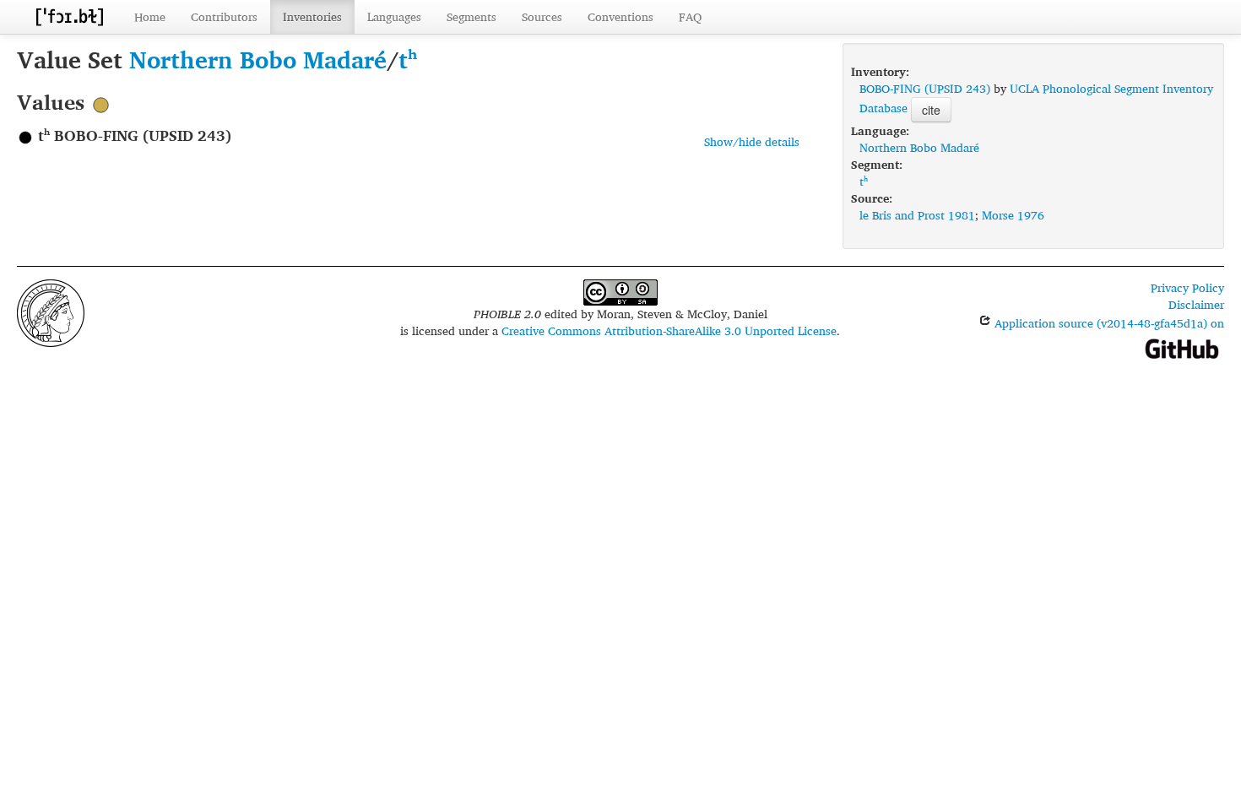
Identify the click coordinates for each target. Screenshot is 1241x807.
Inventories (312, 16)
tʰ (407, 60)
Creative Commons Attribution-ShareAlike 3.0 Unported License (669, 330)
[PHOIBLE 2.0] (69, 16)
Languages (394, 16)
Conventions (620, 16)
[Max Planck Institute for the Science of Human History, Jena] (50, 311)
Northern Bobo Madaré (258, 60)
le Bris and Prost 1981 (917, 215)
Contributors (224, 16)
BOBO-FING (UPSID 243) (924, 88)
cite (931, 109)
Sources (542, 16)
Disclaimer (1196, 304)
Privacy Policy (1187, 287)
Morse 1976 (1013, 215)
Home (149, 16)
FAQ (690, 16)
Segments (471, 16)
